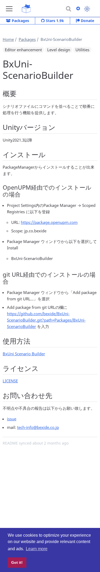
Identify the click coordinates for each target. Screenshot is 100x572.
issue (11, 418)
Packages (20, 20)
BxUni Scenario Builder (24, 353)
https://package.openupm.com (49, 222)
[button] (9, 8)
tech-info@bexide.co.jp (38, 427)
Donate (87, 20)
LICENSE (10, 380)
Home (8, 39)
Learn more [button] (36, 549)
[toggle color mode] (87, 8)
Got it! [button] (17, 562)
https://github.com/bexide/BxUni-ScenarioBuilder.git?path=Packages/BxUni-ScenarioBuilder (46, 320)
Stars (54, 20)
